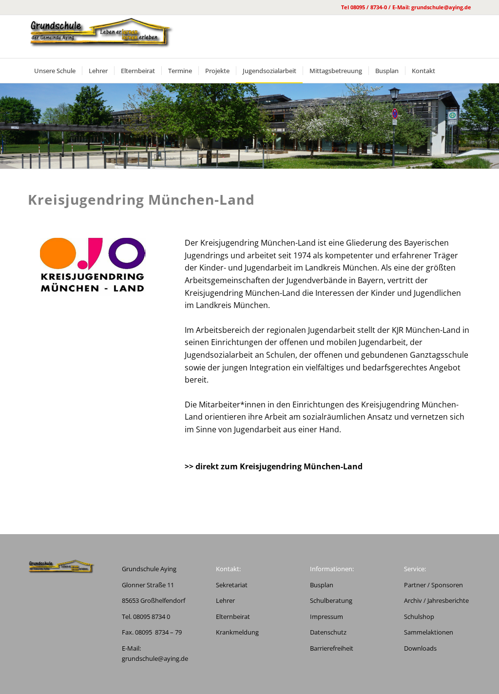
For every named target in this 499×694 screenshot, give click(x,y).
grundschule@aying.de (155, 658)
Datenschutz (328, 632)
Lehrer (225, 600)
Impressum (326, 616)
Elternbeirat (233, 616)
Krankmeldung (237, 632)
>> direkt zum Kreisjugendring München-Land (274, 466)
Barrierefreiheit (331, 648)
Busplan (321, 584)
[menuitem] (55, 70)
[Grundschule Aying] (101, 36)
